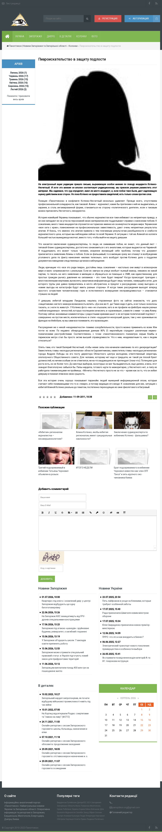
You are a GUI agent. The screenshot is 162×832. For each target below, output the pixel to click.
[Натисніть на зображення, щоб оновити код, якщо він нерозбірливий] (51, 557)
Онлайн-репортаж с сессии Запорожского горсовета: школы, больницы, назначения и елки (64, 728)
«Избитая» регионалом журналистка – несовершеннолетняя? (50, 435)
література (90, 816)
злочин (98, 812)
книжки (67, 816)
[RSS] (156, 3)
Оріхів (59, 809)
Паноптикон (32, 827)
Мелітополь (95, 806)
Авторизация (140, 18)
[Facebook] (149, 3)
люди (82, 816)
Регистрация (109, 18)
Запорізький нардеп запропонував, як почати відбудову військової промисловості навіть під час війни (66, 701)
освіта (77, 819)
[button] (42, 513)
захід (86, 812)
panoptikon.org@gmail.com (126, 807)
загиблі (79, 812)
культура (76, 816)
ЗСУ (89, 802)
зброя (92, 812)
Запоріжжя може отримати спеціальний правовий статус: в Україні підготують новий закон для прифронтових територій (65, 655)
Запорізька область (66, 806)
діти (102, 809)
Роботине (67, 809)
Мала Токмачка (82, 806)
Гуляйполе (72, 802)
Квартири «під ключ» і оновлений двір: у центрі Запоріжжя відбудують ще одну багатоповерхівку (66, 604)
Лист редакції (13, 3)
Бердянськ (62, 802)
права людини (87, 819)
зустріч (60, 816)
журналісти (70, 812)
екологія (61, 812)
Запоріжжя (96, 802)
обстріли (61, 819)
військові (95, 809)
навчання (100, 816)
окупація (69, 819)
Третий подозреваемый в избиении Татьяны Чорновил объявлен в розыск (53, 471)
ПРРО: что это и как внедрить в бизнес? (123, 637)
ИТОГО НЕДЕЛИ (84, 467)
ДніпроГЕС (82, 802)
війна (87, 809)
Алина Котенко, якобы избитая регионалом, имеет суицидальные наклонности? (94, 435)
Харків (82, 809)
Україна (75, 809)
